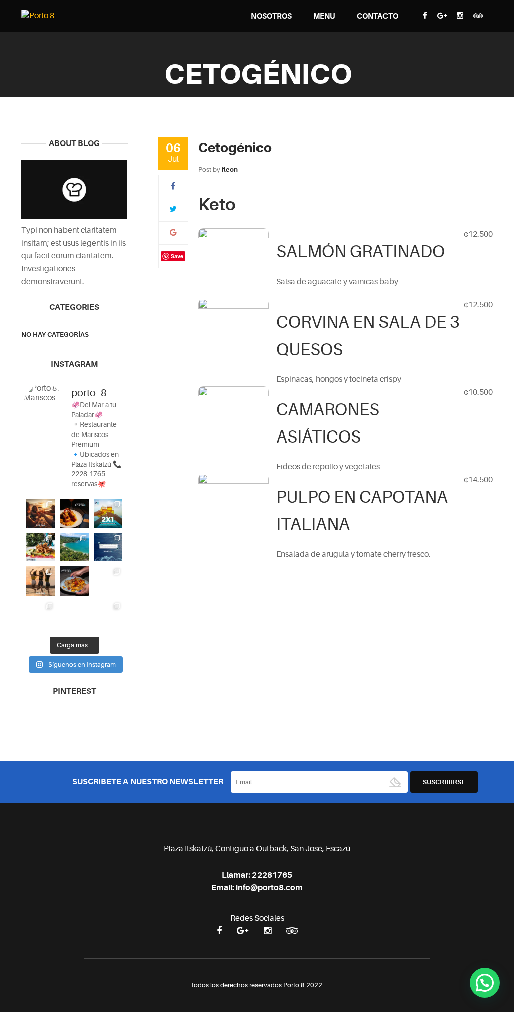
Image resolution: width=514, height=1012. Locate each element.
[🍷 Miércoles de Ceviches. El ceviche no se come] (108, 513)
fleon (230, 169)
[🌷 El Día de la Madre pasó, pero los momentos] (108, 615)
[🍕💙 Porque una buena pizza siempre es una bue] (108, 580)
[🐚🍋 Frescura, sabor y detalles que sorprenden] (40, 547)
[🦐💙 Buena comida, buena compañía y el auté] (40, 513)
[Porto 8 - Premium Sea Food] (37, 15)
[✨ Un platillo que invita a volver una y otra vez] (74, 580)
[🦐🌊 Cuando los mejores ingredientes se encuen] (74, 615)
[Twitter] (173, 209)
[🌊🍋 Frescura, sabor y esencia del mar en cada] (74, 547)
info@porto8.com (269, 887)
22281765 (272, 875)
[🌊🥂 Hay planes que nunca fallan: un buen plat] (40, 580)
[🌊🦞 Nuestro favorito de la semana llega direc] (74, 513)
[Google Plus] (173, 232)
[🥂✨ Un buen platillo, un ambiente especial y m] (108, 547)
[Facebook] (173, 186)
